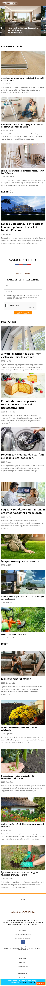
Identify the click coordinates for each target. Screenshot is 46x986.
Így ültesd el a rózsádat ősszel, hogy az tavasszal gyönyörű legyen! (19, 873)
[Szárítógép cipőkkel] (23, 451)
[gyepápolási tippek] (23, 558)
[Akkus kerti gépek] (23, 631)
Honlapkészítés (10, 947)
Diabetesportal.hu (23, 966)
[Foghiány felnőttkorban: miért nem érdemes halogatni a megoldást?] (23, 506)
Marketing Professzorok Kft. (25, 948)
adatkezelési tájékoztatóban (17, 295)
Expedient (37, 947)
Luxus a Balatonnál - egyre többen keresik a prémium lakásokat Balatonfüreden (22, 227)
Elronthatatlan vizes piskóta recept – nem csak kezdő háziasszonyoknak (18, 404)
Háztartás (8, 321)
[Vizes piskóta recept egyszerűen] (23, 397)
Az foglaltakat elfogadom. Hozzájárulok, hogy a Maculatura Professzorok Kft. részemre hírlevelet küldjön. (23, 297)
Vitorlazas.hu (23, 958)
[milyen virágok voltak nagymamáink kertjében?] (23, 821)
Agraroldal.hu (23, 977)
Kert (4, 644)
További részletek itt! (27, 982)
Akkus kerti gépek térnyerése (13, 634)
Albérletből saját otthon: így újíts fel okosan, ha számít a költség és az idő (22, 125)
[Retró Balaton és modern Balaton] (23, 593)
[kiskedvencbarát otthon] (23, 675)
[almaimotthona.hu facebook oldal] (23, 942)
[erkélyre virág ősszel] (23, 724)
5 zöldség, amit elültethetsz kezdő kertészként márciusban (17, 777)
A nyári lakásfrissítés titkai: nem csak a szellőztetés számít (21, 355)
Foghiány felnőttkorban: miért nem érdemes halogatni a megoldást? (23, 511)
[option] (23, 21)
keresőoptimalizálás (28, 947)
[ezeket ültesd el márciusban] (23, 772)
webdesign (18, 947)
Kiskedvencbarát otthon (16, 678)
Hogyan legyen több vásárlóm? (23, 934)
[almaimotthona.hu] (10, 3)
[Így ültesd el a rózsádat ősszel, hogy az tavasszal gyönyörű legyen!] (23, 869)
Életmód (7, 191)
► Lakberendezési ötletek (13, 25)
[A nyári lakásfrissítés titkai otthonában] (23, 350)
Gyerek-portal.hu (23, 973)
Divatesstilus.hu (23, 970)
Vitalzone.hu (23, 962)
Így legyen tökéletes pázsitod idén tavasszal (20, 561)
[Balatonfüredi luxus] (23, 220)
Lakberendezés (12, 46)
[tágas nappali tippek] (23, 21)
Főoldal (23, 899)
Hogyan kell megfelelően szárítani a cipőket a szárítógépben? (22, 456)
